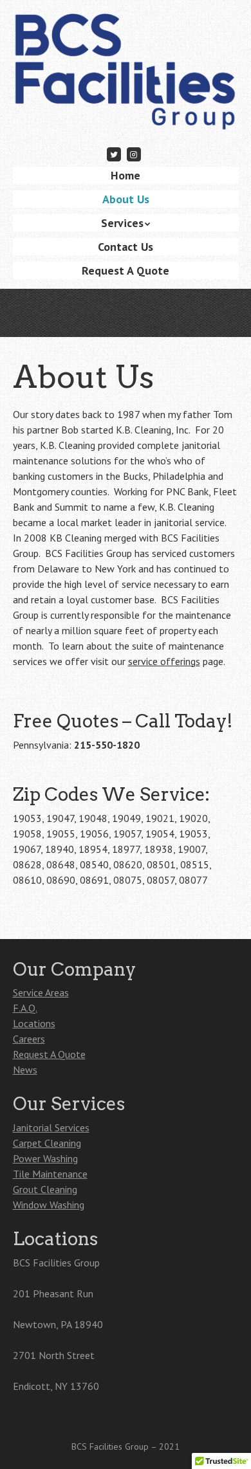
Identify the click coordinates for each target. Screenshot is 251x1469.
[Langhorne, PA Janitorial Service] (126, 112)
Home (125, 175)
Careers (29, 1038)
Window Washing (48, 1204)
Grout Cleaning (45, 1189)
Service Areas (41, 992)
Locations (34, 1023)
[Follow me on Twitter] (114, 154)
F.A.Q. (25, 1007)
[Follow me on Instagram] (134, 154)
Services (122, 222)
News (25, 1069)
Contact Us (125, 246)
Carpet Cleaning (47, 1142)
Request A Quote (125, 270)
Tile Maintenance (50, 1173)
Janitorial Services (51, 1127)
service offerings (164, 661)
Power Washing (45, 1158)
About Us (125, 199)
